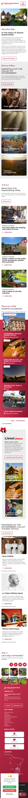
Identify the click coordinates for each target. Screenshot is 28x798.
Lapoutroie (7, 721)
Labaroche (7, 719)
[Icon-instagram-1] (16, 664)
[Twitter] (20, 664)
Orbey (6, 724)
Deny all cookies (10, 790)
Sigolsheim (7, 725)
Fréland (6, 713)
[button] (3, 17)
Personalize (9, 794)
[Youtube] (25, 664)
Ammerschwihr (8, 712)
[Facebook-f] (11, 664)
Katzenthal (7, 715)
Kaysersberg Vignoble (10, 716)
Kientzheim (7, 718)
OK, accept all (9, 787)
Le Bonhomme (8, 722)
